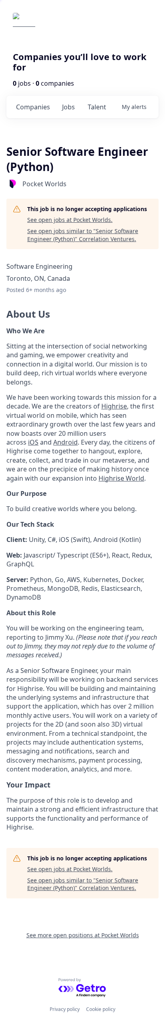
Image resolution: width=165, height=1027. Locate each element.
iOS (33, 442)
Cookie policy (100, 1009)
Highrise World (121, 478)
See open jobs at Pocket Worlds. (70, 220)
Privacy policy (65, 1009)
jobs (68, 107)
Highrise (114, 406)
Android (65, 442)
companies (33, 107)
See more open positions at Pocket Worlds (82, 935)
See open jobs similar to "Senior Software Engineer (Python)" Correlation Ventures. (82, 235)
